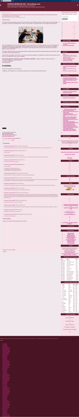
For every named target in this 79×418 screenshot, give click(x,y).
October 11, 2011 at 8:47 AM (10, 150)
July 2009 (4, 345)
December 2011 (6, 378)
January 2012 (5, 379)
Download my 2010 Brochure (70, 91)
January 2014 (5, 406)
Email (70, 143)
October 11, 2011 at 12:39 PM (10, 205)
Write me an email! (66, 57)
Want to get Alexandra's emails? (69, 14)
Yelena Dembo (71, 238)
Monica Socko (71, 233)
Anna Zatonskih (71, 243)
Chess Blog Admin (19, 164)
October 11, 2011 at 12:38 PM (10, 200)
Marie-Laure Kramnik (71, 239)
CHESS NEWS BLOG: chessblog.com (23, 4)
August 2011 (5, 373)
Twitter (70, 254)
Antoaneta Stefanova (71, 237)
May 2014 (4, 410)
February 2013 (5, 394)
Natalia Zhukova (71, 236)
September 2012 (6, 388)
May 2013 (4, 397)
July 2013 (4, 399)
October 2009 (5, 349)
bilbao (6, 138)
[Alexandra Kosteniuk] (69, 212)
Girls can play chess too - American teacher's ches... (69, 124)
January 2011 (5, 366)
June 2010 (4, 358)
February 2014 (5, 407)
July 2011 (4, 372)
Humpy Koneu (71, 242)
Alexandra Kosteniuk (70, 252)
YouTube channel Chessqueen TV (71, 206)
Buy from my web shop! (67, 60)
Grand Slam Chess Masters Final (14, 138)
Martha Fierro (71, 234)
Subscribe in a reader (70, 154)
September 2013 (6, 401)
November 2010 (6, 363)
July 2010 (4, 359)
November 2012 (6, 390)
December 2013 (6, 405)
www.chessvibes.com (15, 47)
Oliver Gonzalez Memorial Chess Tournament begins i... (70, 128)
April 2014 (4, 409)
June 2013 (4, 398)
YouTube (65, 44)
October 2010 (5, 362)
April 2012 (4, 382)
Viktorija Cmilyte (71, 240)
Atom (14, 249)
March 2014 (5, 408)
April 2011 (4, 369)
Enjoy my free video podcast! (68, 58)
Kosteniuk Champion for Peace (70, 79)
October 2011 (5, 376)
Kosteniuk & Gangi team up (69, 77)
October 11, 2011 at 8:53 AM (10, 155)
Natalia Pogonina (71, 235)
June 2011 (4, 371)
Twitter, (68, 43)
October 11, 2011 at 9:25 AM (10, 177)
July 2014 (4, 413)
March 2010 (5, 354)
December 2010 (6, 365)
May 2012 (4, 384)
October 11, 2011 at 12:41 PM (10, 209)
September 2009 (6, 348)
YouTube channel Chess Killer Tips (71, 208)
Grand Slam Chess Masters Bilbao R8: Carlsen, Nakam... (69, 130)
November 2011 (6, 377)
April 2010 (4, 356)
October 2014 (5, 414)
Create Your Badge (70, 213)
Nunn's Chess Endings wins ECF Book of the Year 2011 (69, 117)
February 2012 (5, 380)
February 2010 (5, 353)
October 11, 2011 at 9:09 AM (10, 164)
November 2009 (6, 350)
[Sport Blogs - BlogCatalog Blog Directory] (70, 223)
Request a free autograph (69, 97)
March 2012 (5, 381)
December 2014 (6, 416)
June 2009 (4, 344)
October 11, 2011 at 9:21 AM (10, 173)
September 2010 (6, 361)
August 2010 (5, 360)
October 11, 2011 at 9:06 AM (10, 159)
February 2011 (5, 367)
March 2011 (5, 368)
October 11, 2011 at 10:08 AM (10, 188)
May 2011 (4, 370)
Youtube (74, 254)
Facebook (73, 43)
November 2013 (6, 404)
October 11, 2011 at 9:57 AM (10, 183)
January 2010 (5, 352)
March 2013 (5, 395)
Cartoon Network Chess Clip (70, 125)
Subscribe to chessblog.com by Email (70, 152)
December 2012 (6, 391)
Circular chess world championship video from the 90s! (70, 114)
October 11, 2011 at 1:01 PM (10, 214)
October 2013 (5, 403)
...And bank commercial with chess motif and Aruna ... (69, 110)
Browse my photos (67, 92)
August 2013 (5, 400)
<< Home (4, 251)
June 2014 (4, 411)
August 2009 (5, 347)
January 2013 (5, 392)
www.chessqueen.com (8, 136)
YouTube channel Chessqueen (71, 204)
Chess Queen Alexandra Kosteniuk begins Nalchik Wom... (71, 122)
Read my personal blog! (67, 59)
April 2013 (4, 396)
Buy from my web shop (68, 45)
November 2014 (6, 415)
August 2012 (5, 387)
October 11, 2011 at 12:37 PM (10, 192)
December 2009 (6, 351)
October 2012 (5, 389)
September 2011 (6, 375)
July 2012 (4, 386)
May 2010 (4, 357)
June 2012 (4, 385)
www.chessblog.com (7, 133)
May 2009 (4, 343)
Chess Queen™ (66, 55)
